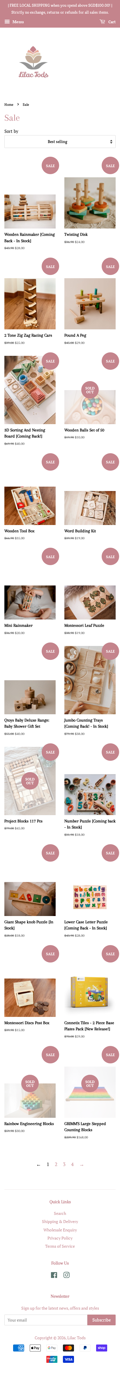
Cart (111, 21)
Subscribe (101, 1320)
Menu (17, 21)
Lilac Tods (76, 1337)
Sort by (11, 131)
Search (60, 1213)
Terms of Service (60, 1246)
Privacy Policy (60, 1238)
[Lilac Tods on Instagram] (66, 1276)
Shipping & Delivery (60, 1221)
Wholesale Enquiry (60, 1230)
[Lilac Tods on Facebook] (54, 1276)
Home (8, 104)
